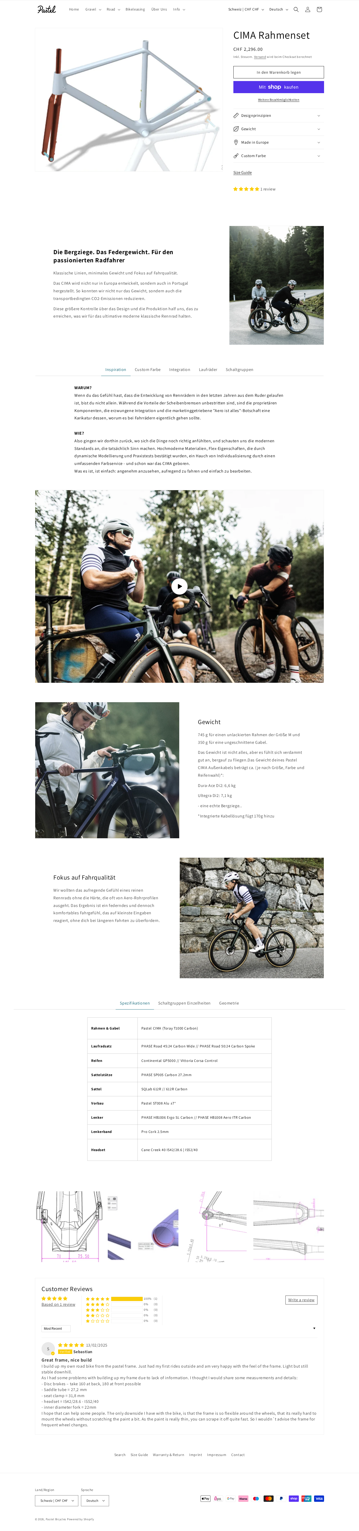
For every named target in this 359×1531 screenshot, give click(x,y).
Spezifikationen (135, 1003)
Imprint (195, 1454)
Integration (180, 369)
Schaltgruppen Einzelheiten (184, 1003)
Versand (260, 57)
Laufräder (208, 369)
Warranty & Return (168, 1454)
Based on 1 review (58, 1304)
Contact (238, 1454)
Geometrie (229, 1003)
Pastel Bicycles (56, 1519)
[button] (93, 9)
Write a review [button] (301, 1299)
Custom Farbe (148, 369)
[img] (71, 1345)
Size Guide (242, 172)
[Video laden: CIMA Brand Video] (179, 586)
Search (120, 1454)
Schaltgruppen (240, 369)
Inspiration (115, 369)
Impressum (216, 1454)
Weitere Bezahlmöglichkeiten (279, 100)
